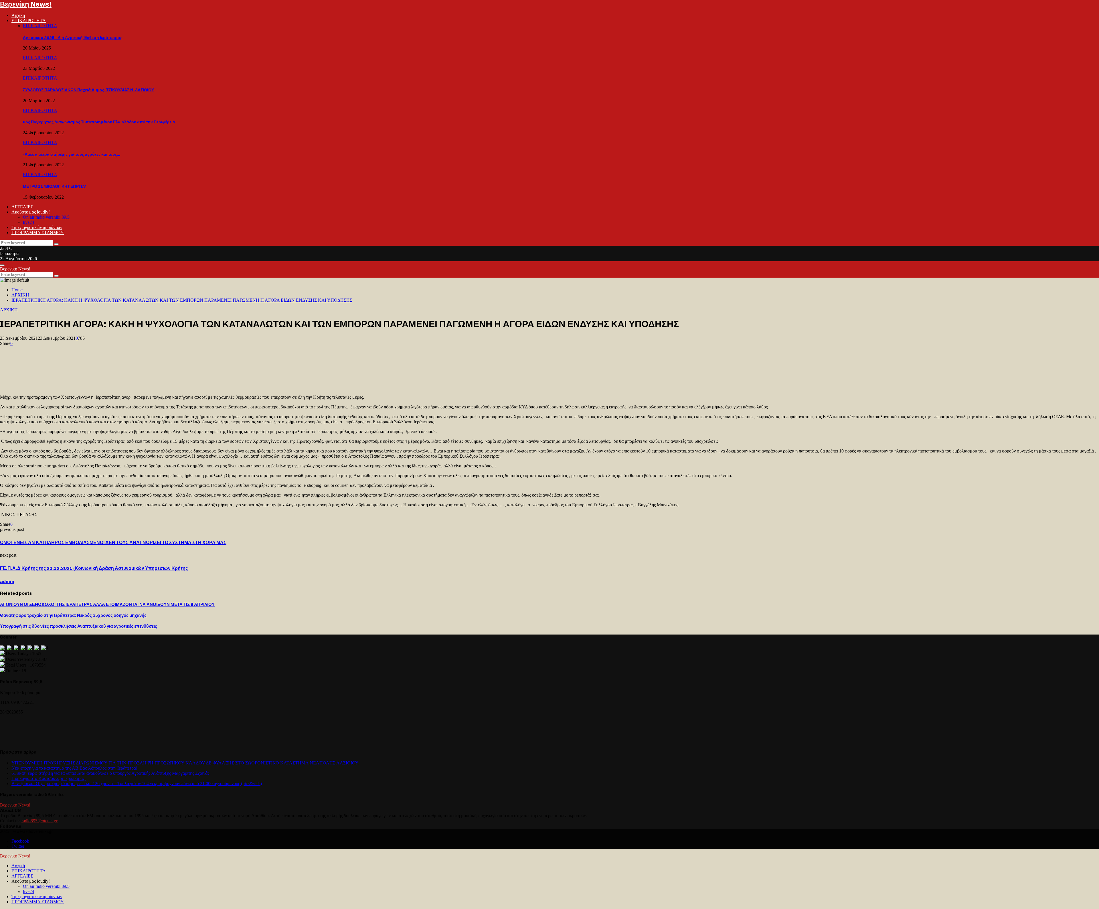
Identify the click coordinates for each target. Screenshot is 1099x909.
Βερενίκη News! (26, 4)
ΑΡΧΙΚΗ (9, 309)
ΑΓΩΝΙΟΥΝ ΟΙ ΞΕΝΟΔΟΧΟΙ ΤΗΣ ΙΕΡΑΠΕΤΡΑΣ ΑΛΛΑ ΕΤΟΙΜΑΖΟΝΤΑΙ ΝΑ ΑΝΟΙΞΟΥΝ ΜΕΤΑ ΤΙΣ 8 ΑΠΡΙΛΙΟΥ (107, 604)
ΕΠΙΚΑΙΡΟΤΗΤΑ (28, 20)
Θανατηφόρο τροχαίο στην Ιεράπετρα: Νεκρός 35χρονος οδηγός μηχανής (73, 615)
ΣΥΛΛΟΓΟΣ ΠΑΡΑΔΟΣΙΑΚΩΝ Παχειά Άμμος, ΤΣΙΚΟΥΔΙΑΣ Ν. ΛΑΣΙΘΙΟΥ (88, 90)
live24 (28, 222)
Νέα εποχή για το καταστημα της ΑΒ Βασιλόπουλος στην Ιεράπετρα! (74, 768)
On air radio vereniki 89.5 (46, 217)
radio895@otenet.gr (39, 820)
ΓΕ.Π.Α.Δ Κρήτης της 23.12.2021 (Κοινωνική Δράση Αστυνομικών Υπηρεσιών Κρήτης (94, 568)
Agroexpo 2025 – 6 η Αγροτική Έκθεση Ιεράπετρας (72, 37)
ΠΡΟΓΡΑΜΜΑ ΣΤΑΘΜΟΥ (37, 232)
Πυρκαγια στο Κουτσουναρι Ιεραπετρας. (48, 778)
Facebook (20, 841)
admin (7, 581)
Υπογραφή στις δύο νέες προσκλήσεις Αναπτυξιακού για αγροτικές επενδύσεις (78, 626)
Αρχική (18, 15)
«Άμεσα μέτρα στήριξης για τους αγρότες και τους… (71, 154)
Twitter (17, 846)
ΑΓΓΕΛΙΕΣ (22, 206)
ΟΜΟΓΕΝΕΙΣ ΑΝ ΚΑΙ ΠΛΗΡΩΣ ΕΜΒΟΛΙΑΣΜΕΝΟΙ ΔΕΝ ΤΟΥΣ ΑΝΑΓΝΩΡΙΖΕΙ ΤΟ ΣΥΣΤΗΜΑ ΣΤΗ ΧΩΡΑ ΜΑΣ (113, 542)
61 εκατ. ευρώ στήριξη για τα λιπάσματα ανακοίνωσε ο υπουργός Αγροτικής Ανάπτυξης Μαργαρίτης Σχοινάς (110, 773)
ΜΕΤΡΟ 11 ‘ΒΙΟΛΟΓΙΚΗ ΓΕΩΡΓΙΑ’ (54, 186)
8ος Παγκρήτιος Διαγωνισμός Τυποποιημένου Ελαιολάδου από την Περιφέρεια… (101, 122)
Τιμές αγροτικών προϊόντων (36, 227)
